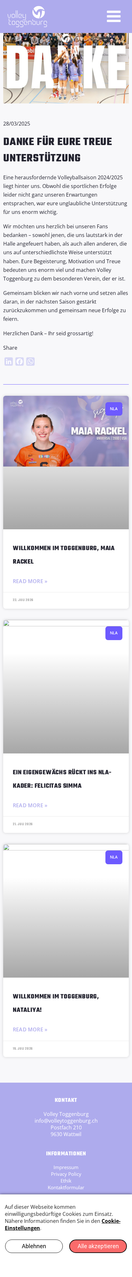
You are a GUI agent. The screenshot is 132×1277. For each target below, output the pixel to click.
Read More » (30, 581)
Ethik (66, 1180)
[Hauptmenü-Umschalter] (114, 16)
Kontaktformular (66, 1187)
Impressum (66, 1167)
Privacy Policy (66, 1174)
